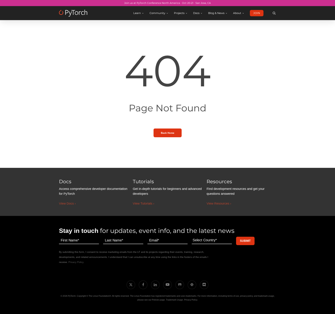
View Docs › (67, 203)
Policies (155, 300)
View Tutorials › (143, 203)
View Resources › (219, 203)
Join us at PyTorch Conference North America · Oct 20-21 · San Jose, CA (167, 3)
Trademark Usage (174, 300)
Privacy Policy (75, 262)
